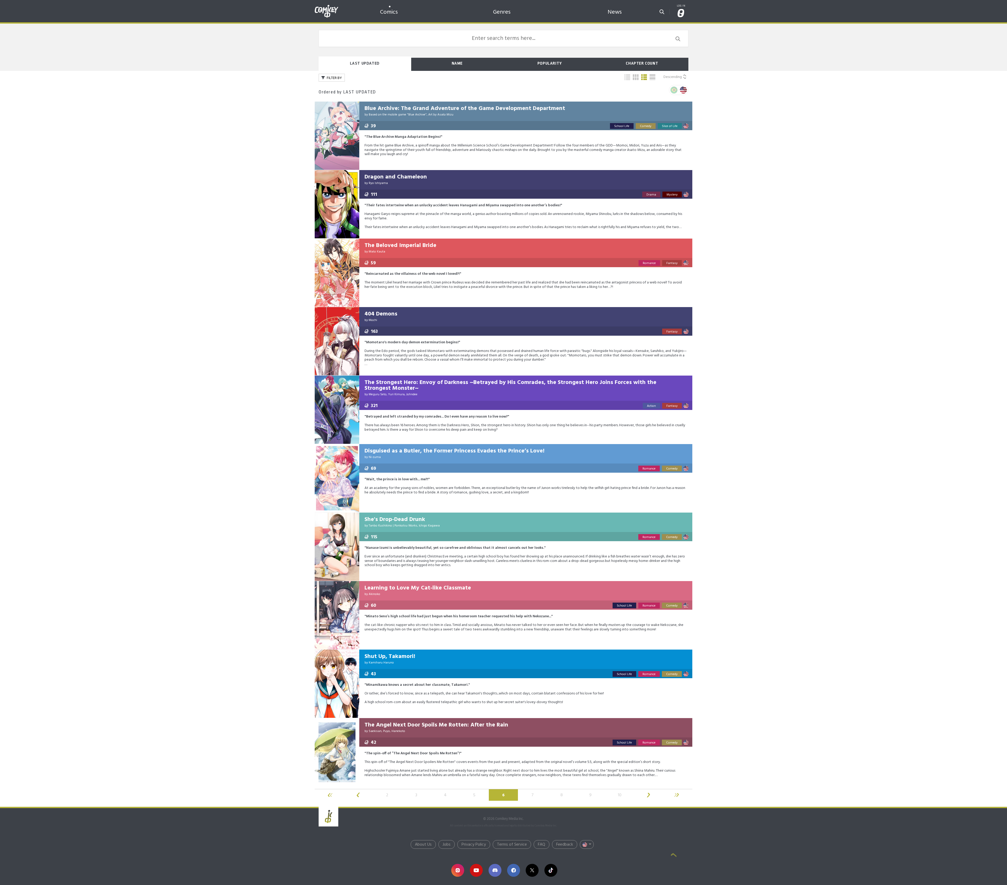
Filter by (334, 78)
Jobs (447, 844)
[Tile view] (636, 77)
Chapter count (642, 63)
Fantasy (672, 263)
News (615, 12)
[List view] (644, 77)
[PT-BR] (674, 90)
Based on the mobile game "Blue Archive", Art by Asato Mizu (411, 114)
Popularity (550, 63)
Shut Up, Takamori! (390, 656)
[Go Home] (326, 6)
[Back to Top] (673, 855)
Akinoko (374, 594)
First (329, 795)
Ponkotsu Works (405, 525)
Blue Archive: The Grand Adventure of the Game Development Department (465, 108)
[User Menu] (681, 13)
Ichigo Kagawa (429, 525)
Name (457, 63)
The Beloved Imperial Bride (400, 245)
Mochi (373, 320)
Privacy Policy (474, 844)
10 (620, 795)
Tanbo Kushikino (380, 525)
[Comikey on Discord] (495, 870)
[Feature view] (652, 77)
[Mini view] (627, 77)
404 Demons (381, 314)
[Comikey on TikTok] (550, 870)
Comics (389, 12)
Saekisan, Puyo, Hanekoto (387, 731)
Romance (649, 263)
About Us (423, 844)
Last (677, 795)
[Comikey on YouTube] (476, 870)
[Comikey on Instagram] (457, 870)
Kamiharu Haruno (381, 662)
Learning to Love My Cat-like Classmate (418, 588)
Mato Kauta (377, 251)
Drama (651, 194)
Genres (502, 12)
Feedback (564, 844)
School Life (621, 126)
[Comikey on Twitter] (532, 870)
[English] (683, 90)
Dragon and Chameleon (396, 177)
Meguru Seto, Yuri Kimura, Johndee (393, 394)
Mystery (672, 194)
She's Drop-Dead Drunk (395, 519)
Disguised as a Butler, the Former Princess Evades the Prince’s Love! (454, 451)
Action (651, 406)
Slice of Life (670, 126)
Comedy (645, 126)
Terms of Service (512, 844)
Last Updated (365, 63)
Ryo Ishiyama (378, 183)
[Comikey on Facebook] (513, 870)
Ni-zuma (375, 457)
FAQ (541, 844)
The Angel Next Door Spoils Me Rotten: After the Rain (436, 725)
